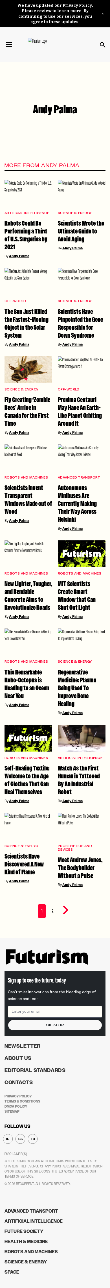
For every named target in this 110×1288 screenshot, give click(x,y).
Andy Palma (19, 256)
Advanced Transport (79, 477)
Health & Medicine (26, 1241)
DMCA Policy (16, 1106)
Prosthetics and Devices (75, 848)
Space (12, 1272)
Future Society (24, 1231)
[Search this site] (102, 45)
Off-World (15, 301)
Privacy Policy (77, 5)
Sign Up (55, 1025)
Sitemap (12, 1112)
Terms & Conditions (22, 1101)
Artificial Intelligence (27, 213)
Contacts (19, 1082)
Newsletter (23, 1046)
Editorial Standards (35, 1070)
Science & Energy (75, 213)
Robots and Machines (26, 477)
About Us (18, 1058)
